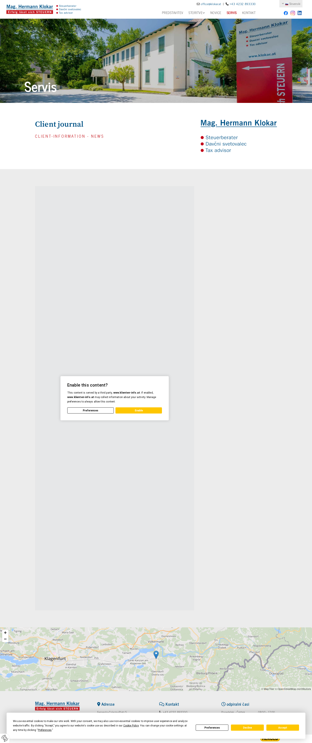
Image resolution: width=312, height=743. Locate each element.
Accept (282, 727)
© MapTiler (267, 689)
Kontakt (249, 12)
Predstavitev (172, 12)
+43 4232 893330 (175, 711)
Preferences (212, 727)
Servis (232, 12)
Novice (215, 12)
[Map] (156, 659)
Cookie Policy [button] (131, 725)
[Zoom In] (5, 632)
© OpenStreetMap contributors (293, 689)
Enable (139, 410)
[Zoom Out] (5, 639)
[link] (194, 13)
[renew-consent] (5, 738)
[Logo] (29, 9)
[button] (156, 654)
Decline (247, 727)
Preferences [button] (45, 730)
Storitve (195, 12)
